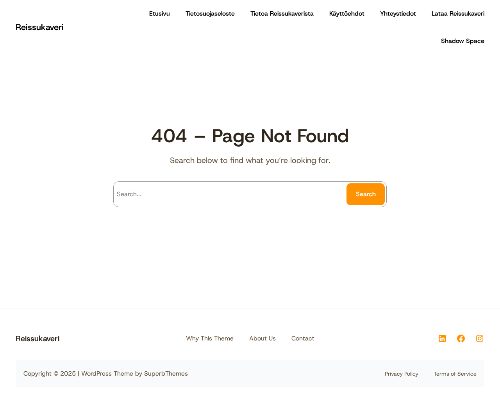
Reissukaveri (40, 27)
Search (366, 194)
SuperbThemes (166, 373)
